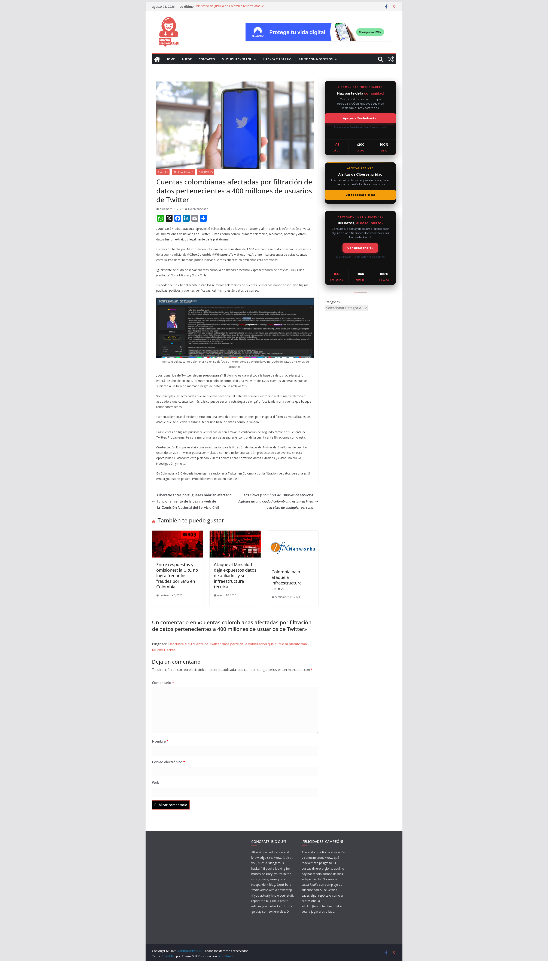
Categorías (332, 302)
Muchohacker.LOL (237, 59)
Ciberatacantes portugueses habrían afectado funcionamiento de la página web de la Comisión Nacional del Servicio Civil (194, 501)
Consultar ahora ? (360, 247)
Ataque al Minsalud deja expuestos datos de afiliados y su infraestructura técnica (235, 576)
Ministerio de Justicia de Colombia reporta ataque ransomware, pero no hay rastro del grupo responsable (233, 8)
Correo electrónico (168, 762)
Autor (187, 59)
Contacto (207, 59)
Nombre (160, 741)
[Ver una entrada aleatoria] (391, 59)
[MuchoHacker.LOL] (157, 59)
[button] (254, 59)
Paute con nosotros (315, 59)
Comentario (163, 682)
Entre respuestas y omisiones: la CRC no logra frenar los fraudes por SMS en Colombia (177, 576)
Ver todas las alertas (360, 194)
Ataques (163, 172)
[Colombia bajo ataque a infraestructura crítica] (292, 533)
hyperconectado (198, 209)
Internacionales (183, 172)
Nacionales (206, 172)
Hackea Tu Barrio (277, 59)
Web (155, 782)
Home (170, 59)
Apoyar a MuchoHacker (360, 118)
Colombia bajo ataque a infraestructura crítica (286, 580)
